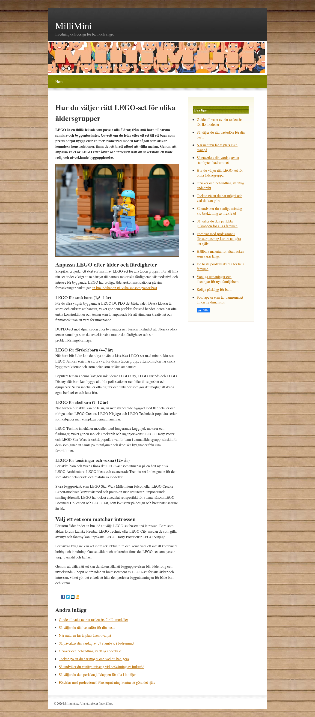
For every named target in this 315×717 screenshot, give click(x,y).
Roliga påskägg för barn (214, 289)
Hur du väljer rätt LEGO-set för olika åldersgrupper (220, 172)
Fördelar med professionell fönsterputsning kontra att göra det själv (107, 682)
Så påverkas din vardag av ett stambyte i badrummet (96, 643)
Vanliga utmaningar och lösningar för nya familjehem (217, 279)
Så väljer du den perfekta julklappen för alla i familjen (98, 674)
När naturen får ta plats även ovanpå (85, 635)
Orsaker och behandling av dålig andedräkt (90, 650)
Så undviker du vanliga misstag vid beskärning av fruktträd (101, 666)
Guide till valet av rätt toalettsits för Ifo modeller (93, 619)
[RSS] (77, 597)
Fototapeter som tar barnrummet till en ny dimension (220, 299)
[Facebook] (63, 597)
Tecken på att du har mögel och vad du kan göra (94, 658)
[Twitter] (68, 597)
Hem (58, 81)
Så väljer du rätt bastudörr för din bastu (87, 627)
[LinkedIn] (72, 597)
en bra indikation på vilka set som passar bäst (124, 287)
